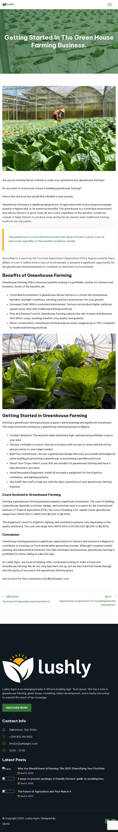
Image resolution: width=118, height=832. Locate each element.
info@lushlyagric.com (56, 578)
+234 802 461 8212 (20, 736)
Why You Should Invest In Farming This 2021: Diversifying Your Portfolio (61, 768)
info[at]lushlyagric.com (23, 743)
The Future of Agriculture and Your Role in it (44, 791)
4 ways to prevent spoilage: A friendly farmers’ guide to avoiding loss (61, 778)
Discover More (17, 707)
